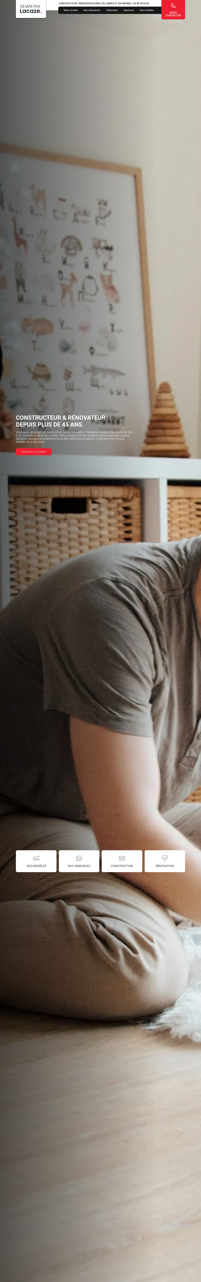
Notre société (71, 10)
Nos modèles (147, 10)
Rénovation (112, 10)
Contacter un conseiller (33, 451)
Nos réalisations (92, 10)
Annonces (129, 10)
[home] (31, 9)
